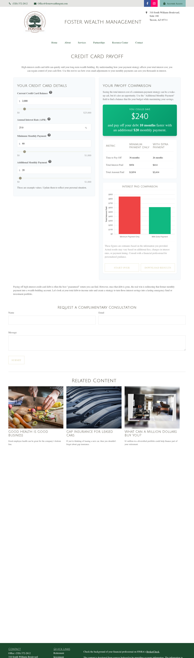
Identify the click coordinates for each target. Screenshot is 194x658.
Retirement (59, 653)
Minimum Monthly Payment (34, 135)
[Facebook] (147, 3)
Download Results (158, 267)
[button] (54, 42)
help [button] (50, 92)
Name (11, 312)
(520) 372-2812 (23, 653)
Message (12, 332)
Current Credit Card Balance (34, 93)
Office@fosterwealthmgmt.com (53, 3)
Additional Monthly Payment (34, 162)
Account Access (174, 3)
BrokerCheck (152, 651)
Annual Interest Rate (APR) (34, 119)
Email (101, 312)
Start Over (122, 267)
